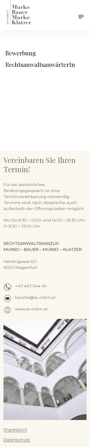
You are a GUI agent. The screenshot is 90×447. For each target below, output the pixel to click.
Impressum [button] (15, 430)
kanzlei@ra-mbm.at (35, 297)
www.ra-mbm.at (31, 308)
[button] (81, 16)
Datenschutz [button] (16, 440)
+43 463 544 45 (31, 285)
